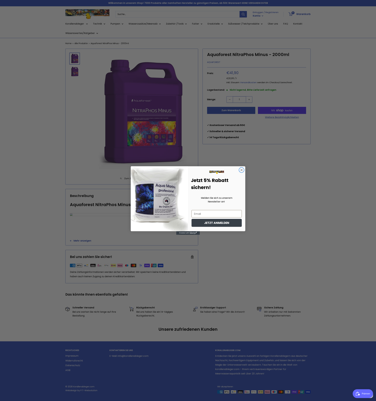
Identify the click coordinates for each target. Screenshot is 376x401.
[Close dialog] (241, 170)
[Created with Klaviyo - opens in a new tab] (188, 233)
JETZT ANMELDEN (216, 223)
